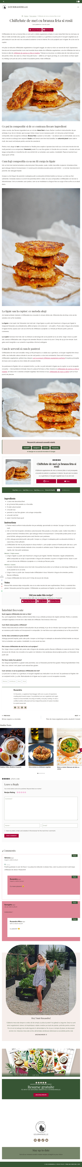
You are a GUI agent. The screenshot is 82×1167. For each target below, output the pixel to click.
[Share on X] (2, 584)
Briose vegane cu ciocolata (11, 717)
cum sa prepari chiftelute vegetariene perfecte (49, 358)
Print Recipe (49, 30)
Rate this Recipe (29, 601)
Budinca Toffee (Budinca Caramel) (10, 767)
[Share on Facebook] (2, 580)
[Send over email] (2, 591)
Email (45, 825)
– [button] (56, 490)
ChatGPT (27, 448)
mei (19, 681)
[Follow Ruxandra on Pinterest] (25, 707)
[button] (53, 460)
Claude (45, 448)
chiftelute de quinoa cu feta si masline (27, 53)
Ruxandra (14, 879)
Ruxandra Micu (16, 921)
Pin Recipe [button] (43, 601)
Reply (74, 855)
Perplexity (55, 448)
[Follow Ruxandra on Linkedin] (21, 707)
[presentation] (12, 747)
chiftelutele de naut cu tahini (59, 372)
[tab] (37, 773)
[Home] (22, 16)
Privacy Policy (60, 1164)
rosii (24, 681)
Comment (9, 799)
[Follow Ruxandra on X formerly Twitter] (18, 707)
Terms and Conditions (71, 1164)
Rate (68, 481)
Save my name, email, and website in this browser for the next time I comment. (31, 831)
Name (7, 825)
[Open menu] (78, 7)
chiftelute (12, 681)
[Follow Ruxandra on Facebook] (15, 707)
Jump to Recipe (36, 30)
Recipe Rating (9, 792)
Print (47, 481)
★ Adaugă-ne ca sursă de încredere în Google (41, 451)
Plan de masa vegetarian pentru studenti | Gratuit (63, 717)
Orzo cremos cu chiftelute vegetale (40, 767)
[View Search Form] (3, 1)
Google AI (36, 448)
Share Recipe (55, 601)
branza (5, 681)
